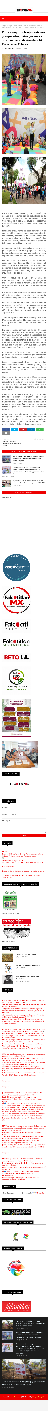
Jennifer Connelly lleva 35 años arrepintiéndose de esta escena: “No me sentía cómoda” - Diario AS (22, 1094)
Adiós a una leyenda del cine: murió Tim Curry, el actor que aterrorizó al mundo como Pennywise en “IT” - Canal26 (23, 1115)
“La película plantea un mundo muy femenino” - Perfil (21, 1048)
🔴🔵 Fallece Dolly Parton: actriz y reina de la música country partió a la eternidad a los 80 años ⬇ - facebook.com (21, 1173)
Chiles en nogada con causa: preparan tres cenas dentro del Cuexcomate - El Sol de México (23, 1055)
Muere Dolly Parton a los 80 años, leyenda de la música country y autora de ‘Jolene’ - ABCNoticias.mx (22, 1160)
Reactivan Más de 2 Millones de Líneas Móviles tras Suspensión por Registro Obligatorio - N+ (21, 1142)
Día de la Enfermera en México (28, 965)
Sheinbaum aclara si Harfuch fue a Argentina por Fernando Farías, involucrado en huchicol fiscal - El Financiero (23, 1137)
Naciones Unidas (8, 867)
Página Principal (7, 26)
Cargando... (6, 1081)
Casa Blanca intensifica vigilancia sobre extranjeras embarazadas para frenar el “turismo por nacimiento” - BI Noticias (23, 1068)
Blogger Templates (38, 1397)
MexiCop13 (6, 852)
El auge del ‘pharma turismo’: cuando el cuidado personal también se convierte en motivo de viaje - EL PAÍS (22, 1059)
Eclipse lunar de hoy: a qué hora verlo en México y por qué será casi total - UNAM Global (23, 1001)
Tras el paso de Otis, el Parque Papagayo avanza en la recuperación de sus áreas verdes (30, 1323)
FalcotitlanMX (9, 49)
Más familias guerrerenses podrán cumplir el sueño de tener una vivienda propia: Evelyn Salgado (28, 459)
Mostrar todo (8, 877)
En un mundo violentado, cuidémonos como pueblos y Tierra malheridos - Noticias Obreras (22, 1045)
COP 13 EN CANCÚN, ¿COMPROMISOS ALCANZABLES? (22, 862)
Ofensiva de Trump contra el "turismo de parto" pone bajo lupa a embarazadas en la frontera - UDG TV (23, 1063)
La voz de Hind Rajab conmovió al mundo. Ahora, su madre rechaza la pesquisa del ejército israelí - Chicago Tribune (23, 1030)
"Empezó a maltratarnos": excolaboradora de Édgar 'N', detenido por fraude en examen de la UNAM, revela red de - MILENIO (24, 1011)
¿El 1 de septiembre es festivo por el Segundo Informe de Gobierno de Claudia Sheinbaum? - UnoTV (23, 1016)
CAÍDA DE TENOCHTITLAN (26, 954)
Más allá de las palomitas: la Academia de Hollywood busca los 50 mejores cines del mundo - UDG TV (23, 1041)
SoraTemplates (16, 1397)
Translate (40, 1193)
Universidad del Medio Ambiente (14, 860)
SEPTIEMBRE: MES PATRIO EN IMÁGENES (27, 978)
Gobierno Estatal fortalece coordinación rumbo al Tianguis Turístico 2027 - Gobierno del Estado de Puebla (23, 1074)
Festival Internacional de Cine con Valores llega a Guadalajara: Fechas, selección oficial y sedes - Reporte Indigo (22, 1099)
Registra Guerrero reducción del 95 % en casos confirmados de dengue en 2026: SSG (29, 482)
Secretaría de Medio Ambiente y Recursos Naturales (21, 875)
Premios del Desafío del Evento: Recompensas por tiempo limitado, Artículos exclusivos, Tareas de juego (23, 855)
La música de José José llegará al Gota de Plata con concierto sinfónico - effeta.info (20, 1179)
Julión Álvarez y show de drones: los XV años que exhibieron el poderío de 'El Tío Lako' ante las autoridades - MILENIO (23, 1146)
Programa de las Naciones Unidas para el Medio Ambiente (23, 871)
